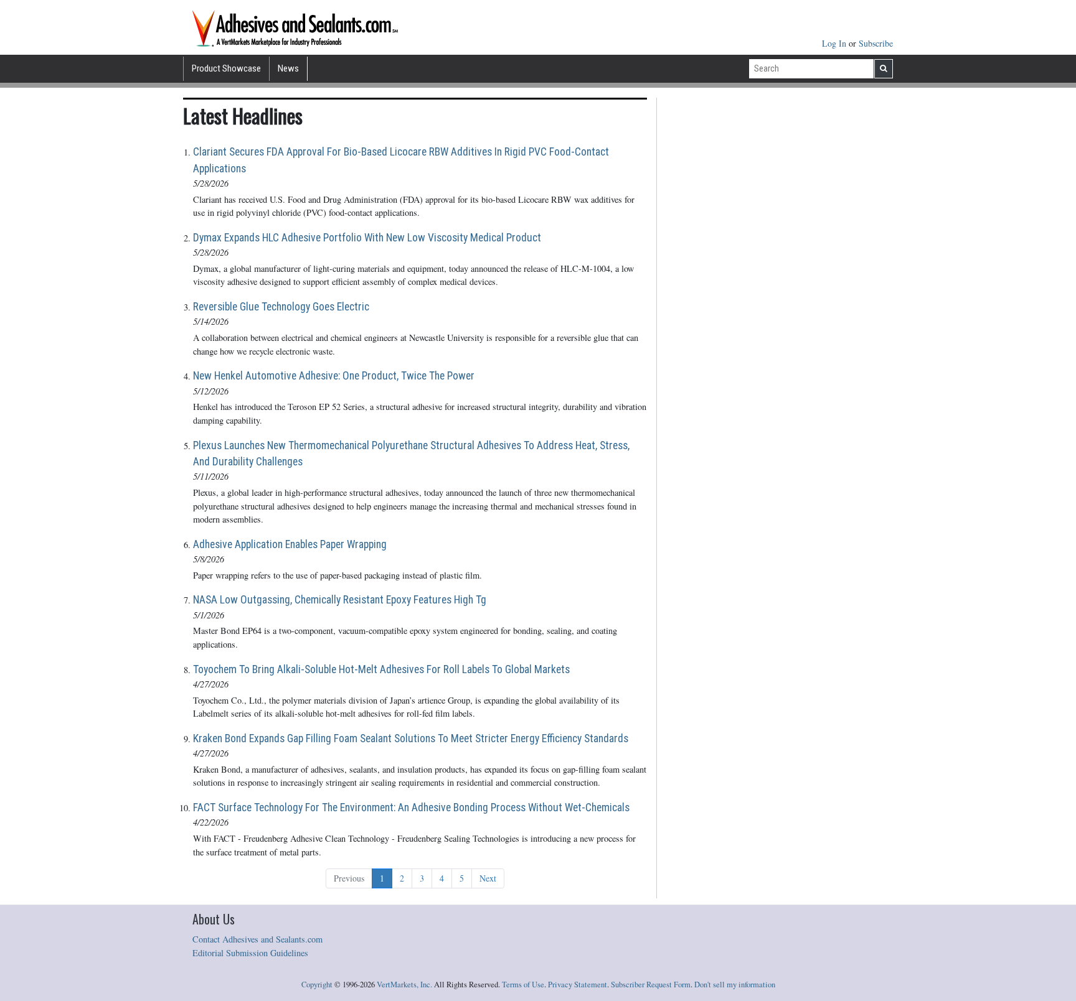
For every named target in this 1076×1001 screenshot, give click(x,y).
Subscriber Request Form (651, 984)
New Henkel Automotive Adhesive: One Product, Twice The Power (333, 376)
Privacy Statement (577, 984)
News (288, 68)
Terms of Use (523, 984)
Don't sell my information (734, 984)
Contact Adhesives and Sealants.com (257, 939)
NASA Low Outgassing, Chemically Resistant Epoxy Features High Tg (339, 600)
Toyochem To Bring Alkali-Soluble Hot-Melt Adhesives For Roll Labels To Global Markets (381, 669)
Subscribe (876, 43)
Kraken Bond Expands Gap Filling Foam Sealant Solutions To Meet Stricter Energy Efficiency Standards (410, 738)
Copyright (317, 984)
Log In (835, 43)
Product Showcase (226, 68)
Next (487, 878)
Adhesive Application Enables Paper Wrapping (290, 544)
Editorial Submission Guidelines (250, 953)
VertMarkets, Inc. (404, 984)
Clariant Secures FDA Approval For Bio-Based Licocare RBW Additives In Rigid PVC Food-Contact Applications (401, 160)
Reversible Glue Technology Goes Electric (281, 306)
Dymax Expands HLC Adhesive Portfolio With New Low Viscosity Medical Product (367, 237)
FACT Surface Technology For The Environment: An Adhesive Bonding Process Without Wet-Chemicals (411, 807)
